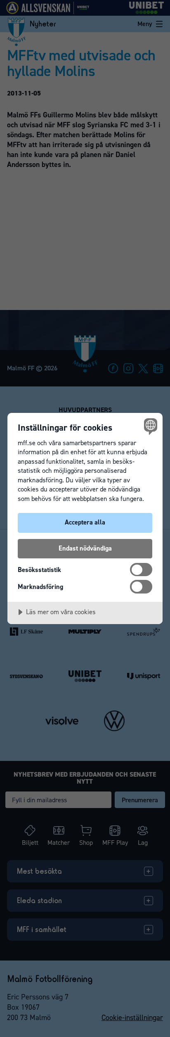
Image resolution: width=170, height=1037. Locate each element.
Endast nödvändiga (85, 548)
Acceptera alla (85, 522)
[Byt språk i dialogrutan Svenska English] (150, 426)
